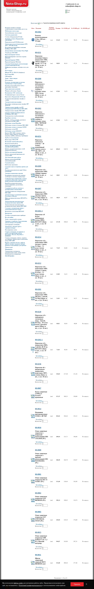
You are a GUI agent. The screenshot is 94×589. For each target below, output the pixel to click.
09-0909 (38, 450)
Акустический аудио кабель (13, 157)
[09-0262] (33, 121)
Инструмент (8, 213)
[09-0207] (33, 199)
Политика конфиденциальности (45, 15)
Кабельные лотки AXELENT (13, 131)
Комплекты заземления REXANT (14, 211)
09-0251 (38, 136)
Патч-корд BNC (9, 74)
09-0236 (38, 364)
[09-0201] (33, 299)
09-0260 (38, 79)
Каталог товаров (10, 15)
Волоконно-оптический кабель (14, 141)
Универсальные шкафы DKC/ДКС (15, 110)
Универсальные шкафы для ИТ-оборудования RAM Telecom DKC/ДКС (16, 108)
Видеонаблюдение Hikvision (13, 62)
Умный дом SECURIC (11, 52)
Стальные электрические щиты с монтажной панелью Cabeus (14, 208)
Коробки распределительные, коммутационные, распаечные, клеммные (14, 185)
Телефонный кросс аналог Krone (14, 94)
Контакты (33, 15)
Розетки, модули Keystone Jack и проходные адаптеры (14, 86)
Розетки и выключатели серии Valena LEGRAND (15, 170)
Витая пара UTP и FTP (11, 139)
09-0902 (38, 493)
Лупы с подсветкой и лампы (13, 219)
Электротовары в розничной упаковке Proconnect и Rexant (16, 195)
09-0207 (38, 189)
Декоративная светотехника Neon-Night (16, 50)
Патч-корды (8, 70)
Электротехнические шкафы (13, 102)
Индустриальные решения (12, 89)
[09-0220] (33, 324)
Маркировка (8, 249)
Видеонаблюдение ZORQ (12, 60)
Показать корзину (75, 14)
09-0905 (38, 512)
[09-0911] (33, 564)
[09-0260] (33, 92)
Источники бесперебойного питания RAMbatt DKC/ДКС (15, 48)
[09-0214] (33, 249)
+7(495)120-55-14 (72, 4)
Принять (77, 584)
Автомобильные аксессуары (13, 33)
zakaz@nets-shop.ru (72, 6)
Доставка (23, 15)
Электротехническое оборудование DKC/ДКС (15, 192)
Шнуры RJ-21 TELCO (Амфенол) (15, 72)
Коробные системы (10, 118)
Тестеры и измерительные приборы (15, 215)
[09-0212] (33, 275)
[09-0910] (33, 438)
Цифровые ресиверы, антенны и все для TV (16, 67)
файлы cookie (18, 583)
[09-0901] (33, 482)
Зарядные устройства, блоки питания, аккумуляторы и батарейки (16, 221)
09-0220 (38, 312)
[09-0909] (33, 461)
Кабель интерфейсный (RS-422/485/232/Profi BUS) (13, 146)
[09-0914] (33, 417)
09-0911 (38, 555)
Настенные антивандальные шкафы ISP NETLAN (16, 104)
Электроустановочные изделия (14, 173)
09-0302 (38, 32)
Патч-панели (8, 80)
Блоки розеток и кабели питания (14, 116)
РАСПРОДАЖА (9, 256)
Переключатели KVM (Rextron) (14, 42)
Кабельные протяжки (11, 164)
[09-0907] (33, 397)
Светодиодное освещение (12, 224)
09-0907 (38, 388)
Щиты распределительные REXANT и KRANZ (16, 198)
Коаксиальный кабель (11, 143)
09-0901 (38, 474)
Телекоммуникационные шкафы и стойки (15, 99)
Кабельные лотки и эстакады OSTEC (16, 127)
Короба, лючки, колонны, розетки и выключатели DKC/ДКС (15, 120)
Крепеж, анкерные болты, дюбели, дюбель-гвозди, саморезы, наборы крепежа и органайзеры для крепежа (15, 244)
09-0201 (38, 289)
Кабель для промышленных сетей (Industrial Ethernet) (15, 149)
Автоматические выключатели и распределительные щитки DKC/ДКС (16, 205)
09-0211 (38, 52)
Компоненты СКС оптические (13, 93)
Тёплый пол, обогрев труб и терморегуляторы (13, 227)
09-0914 (38, 409)
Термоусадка (9, 247)
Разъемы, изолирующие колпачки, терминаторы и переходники (15, 83)
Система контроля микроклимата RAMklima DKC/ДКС (15, 113)
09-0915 (38, 532)
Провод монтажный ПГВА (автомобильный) (13, 160)
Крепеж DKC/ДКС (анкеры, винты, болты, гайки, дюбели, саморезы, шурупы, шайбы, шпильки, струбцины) (16, 134)
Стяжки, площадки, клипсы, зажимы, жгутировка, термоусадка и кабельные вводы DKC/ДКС (16, 239)
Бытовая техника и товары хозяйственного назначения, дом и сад (16, 28)
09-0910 (38, 428)
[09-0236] (33, 375)
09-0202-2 (39, 211)
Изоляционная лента (11, 229)
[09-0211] (33, 64)
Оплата (29, 15)
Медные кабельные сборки (13, 91)
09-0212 (38, 263)
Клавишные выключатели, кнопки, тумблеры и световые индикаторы (15, 176)
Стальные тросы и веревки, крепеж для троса (16, 167)
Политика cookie (59, 15)
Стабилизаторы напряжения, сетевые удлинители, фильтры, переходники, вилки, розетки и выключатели (16, 180)
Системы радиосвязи (11, 35)
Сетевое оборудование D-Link (13, 36)
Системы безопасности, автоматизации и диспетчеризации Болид (16, 64)
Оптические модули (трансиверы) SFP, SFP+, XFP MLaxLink (16, 44)
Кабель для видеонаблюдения (13, 152)
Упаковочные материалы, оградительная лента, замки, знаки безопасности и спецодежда (15, 253)
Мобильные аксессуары (12, 31)
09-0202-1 (39, 340)
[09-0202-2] (33, 224)
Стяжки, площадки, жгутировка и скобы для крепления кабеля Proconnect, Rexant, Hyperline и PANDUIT (15, 234)
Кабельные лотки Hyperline (13, 123)
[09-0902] (33, 501)
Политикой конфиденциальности (30, 585)
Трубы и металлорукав (12, 137)
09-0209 (38, 166)
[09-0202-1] (33, 352)
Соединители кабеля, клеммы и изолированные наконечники (14, 188)
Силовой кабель (9, 162)
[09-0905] (33, 521)
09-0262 (38, 108)
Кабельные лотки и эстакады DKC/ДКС (16, 125)
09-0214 (38, 237)
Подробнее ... (39, 44)
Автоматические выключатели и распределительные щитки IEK (14, 202)
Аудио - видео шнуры (11, 78)
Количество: (38, 46)
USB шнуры (8, 76)
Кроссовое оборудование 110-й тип (15, 96)
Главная (3, 15)
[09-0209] (33, 176)
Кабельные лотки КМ (11, 129)
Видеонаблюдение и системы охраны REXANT (15, 57)
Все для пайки (9, 217)
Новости (18, 15)
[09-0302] (33, 41)
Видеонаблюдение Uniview (12, 54)
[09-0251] (33, 150)
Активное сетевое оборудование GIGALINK (14, 39)
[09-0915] (33, 542)
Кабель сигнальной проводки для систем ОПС (15, 154)
